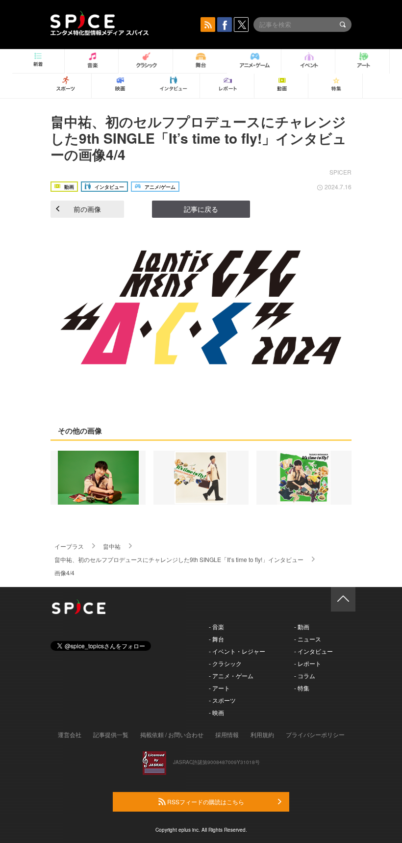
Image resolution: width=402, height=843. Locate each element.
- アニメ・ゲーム (231, 675)
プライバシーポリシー (315, 734)
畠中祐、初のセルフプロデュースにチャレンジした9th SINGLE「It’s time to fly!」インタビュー (178, 559)
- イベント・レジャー (237, 651)
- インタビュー (313, 651)
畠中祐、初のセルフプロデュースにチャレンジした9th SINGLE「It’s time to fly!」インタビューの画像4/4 (198, 137)
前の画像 (87, 209)
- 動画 (301, 626)
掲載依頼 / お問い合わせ (171, 734)
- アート (219, 688)
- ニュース (307, 639)
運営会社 (69, 734)
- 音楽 (216, 626)
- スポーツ (222, 700)
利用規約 (262, 734)
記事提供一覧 (110, 734)
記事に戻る (201, 209)
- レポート (307, 663)
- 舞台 (216, 639)
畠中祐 (112, 546)
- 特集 (301, 688)
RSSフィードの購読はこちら (205, 801)
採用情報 (227, 734)
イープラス (69, 546)
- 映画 (216, 712)
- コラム (304, 675)
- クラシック (225, 663)
